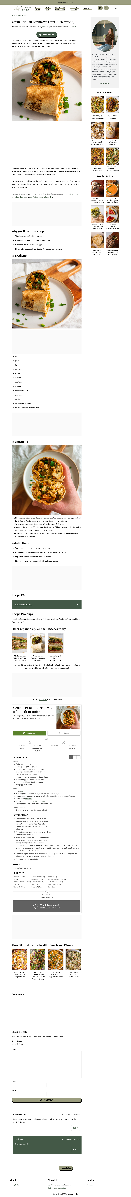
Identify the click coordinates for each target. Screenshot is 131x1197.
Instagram (43, 699)
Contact (90, 1185)
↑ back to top (65, 1168)
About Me (48, 8)
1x (71, 757)
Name (14, 1082)
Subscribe (87, 8)
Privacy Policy (14, 1185)
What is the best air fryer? (23, 604)
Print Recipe (30, 733)
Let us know (45, 908)
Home (13, 15)
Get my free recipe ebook (57, 1188)
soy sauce (25, 791)
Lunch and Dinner (21, 15)
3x (78, 757)
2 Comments (73, 27)
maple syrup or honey (36, 801)
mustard (28, 799)
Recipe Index (37, 8)
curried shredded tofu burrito (41, 197)
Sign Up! (51, 1185)
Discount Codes (74, 8)
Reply (76, 1128)
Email (14, 1090)
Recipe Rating (17, 1041)
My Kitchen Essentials (60, 8)
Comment (16, 1049)
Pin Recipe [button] (65, 733)
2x (75, 757)
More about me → (105, 83)
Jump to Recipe (48, 34)
